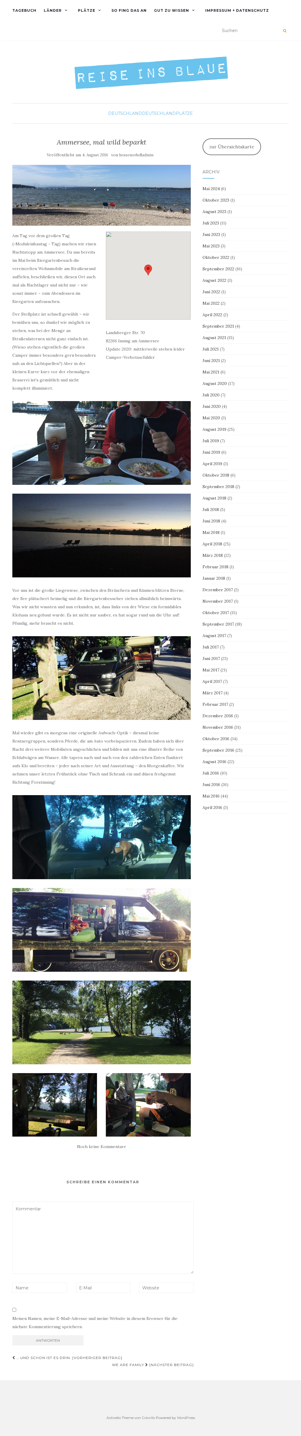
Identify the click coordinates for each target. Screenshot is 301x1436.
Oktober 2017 (216, 612)
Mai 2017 (211, 670)
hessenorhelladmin (136, 155)
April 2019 (212, 463)
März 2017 (213, 693)
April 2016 (212, 807)
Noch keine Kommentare (101, 1146)
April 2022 (212, 314)
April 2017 (212, 681)
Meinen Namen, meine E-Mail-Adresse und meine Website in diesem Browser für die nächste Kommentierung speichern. (95, 1322)
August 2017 (214, 635)
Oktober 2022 (216, 257)
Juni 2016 (211, 784)
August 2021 (214, 337)
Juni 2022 (211, 291)
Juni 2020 (212, 406)
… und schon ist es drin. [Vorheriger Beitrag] (68, 1357)
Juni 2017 (211, 658)
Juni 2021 (211, 360)
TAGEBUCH (24, 10)
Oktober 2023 (216, 200)
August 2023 (214, 211)
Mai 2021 (211, 372)
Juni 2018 (211, 521)
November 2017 (218, 601)
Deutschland (125, 113)
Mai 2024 (211, 188)
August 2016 (214, 761)
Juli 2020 (211, 395)
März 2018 (213, 555)
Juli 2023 (211, 223)
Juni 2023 (211, 234)
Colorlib (148, 1417)
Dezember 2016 (218, 715)
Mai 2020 (211, 417)
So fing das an (129, 10)
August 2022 (214, 280)
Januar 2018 (214, 578)
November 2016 (218, 727)
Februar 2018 (215, 566)
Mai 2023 (211, 246)
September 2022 (218, 269)
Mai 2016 (211, 796)
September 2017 (218, 624)
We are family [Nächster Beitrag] (153, 1365)
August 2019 (214, 429)
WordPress (186, 1417)
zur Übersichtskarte (231, 147)
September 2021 (218, 326)
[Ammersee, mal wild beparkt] (101, 195)
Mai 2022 (211, 303)
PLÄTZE (86, 10)
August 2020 (215, 383)
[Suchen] (285, 30)
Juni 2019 (211, 452)
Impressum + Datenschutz (237, 10)
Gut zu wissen (171, 10)
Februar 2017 (215, 704)
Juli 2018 (211, 509)
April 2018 (212, 544)
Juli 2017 (211, 647)
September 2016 (218, 750)
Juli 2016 (211, 773)
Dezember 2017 (218, 589)
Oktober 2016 (216, 738)
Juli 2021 (211, 349)
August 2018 (214, 498)
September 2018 (218, 486)
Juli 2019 (211, 440)
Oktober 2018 (216, 475)
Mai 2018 (211, 532)
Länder (53, 10)
